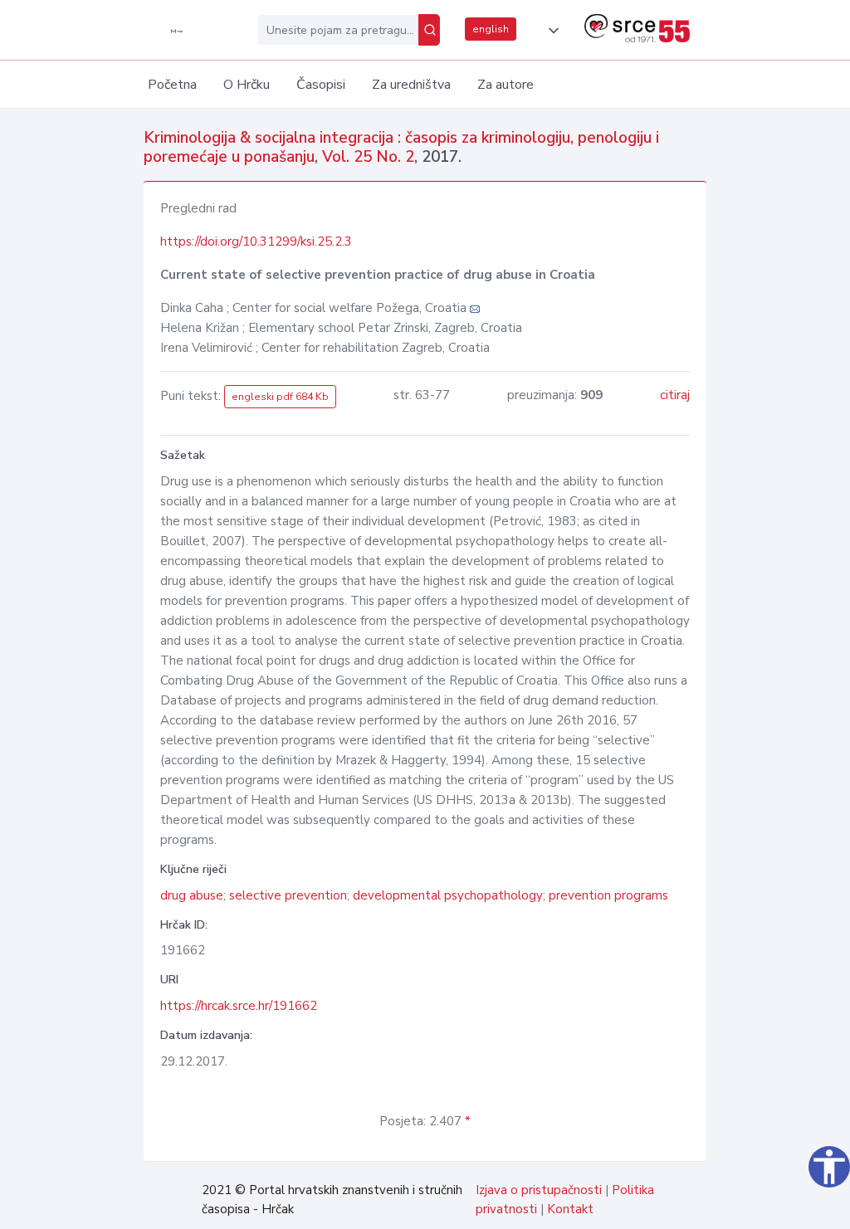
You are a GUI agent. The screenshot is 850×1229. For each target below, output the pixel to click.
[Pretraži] (429, 30)
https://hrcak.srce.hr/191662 (238, 1005)
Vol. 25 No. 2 (368, 157)
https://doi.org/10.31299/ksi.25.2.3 (256, 241)
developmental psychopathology (448, 895)
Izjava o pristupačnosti (539, 1190)
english (490, 29)
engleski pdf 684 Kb (280, 396)
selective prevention (288, 895)
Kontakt (570, 1209)
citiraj (675, 395)
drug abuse (191, 895)
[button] (550, 31)
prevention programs (608, 895)
